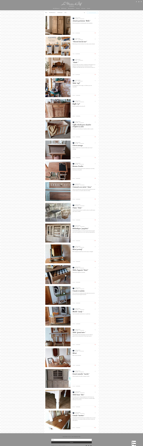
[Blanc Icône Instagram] (138, 1)
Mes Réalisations (52, 12)
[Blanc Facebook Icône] (136, 1)
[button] (84, 12)
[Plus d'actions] (95, 18)
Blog (46, 12)
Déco (66, 12)
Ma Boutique (60, 12)
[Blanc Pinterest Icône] (141, 1)
